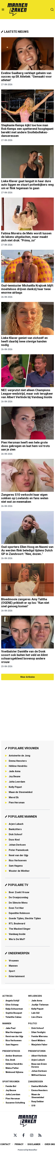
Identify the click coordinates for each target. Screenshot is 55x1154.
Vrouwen (14, 960)
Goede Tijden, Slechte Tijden (25, 918)
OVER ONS (50, 1144)
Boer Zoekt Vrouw (19, 892)
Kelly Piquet (15, 787)
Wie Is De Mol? (17, 939)
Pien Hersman (16, 802)
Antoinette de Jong (19, 755)
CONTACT (5, 1144)
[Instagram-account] (31, 1135)
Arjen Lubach (16, 824)
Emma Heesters (18, 761)
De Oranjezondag (18, 897)
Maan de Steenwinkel (20, 792)
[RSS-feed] (40, 1135)
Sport (12, 971)
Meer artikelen (27, 677)
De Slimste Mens (18, 902)
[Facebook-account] (23, 1135)
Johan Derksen (17, 844)
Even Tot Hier (16, 908)
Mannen (13, 965)
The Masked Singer (20, 928)
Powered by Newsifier (27, 1150)
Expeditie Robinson (19, 913)
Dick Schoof (15, 834)
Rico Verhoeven (18, 860)
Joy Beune (14, 776)
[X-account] (15, 1135)
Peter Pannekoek (18, 850)
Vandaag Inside (17, 934)
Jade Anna (14, 771)
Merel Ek (14, 797)
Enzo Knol (14, 839)
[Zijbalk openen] (3, 9)
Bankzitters (15, 829)
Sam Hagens (16, 865)
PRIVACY (19, 1144)
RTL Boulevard (17, 923)
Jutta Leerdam (17, 781)
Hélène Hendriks (18, 766)
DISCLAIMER (34, 1144)
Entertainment (17, 976)
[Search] (52, 9)
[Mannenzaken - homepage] (17, 9)
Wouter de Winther (19, 870)
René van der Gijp (18, 855)
